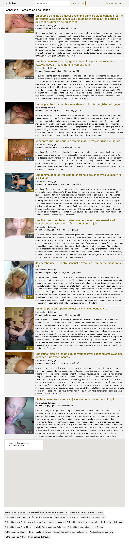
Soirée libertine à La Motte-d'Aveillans (86, 512)
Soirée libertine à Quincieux (92, 517)
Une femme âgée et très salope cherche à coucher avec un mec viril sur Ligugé (78, 176)
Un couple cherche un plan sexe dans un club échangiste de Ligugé (77, 104)
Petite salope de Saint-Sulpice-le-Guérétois (24, 512)
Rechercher (78, 3)
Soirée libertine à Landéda (40, 517)
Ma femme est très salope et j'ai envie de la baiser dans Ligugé (74, 399)
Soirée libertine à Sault (15, 522)
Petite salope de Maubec (39, 537)
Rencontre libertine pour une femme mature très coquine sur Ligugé (77, 141)
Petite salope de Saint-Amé (66, 517)
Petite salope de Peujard (112, 522)
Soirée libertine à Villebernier (74, 532)
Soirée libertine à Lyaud (15, 517)
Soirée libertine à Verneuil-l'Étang (44, 532)
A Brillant (11, 3)
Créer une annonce (112, 3)
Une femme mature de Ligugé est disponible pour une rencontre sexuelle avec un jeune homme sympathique (75, 63)
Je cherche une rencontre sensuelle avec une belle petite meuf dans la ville (79, 264)
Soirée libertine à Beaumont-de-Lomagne (46, 522)
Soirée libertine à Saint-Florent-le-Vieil (22, 527)
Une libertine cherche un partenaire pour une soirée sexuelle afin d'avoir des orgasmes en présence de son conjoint (75, 222)
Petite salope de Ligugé (56, 512)
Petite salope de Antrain (15, 537)
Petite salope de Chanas (15, 532)
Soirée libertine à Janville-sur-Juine (83, 522)
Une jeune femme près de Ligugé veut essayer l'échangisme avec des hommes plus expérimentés (79, 355)
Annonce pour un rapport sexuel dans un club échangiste (71, 308)
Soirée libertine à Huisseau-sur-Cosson (85, 527)
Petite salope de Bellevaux (54, 527)
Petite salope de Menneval (101, 532)
